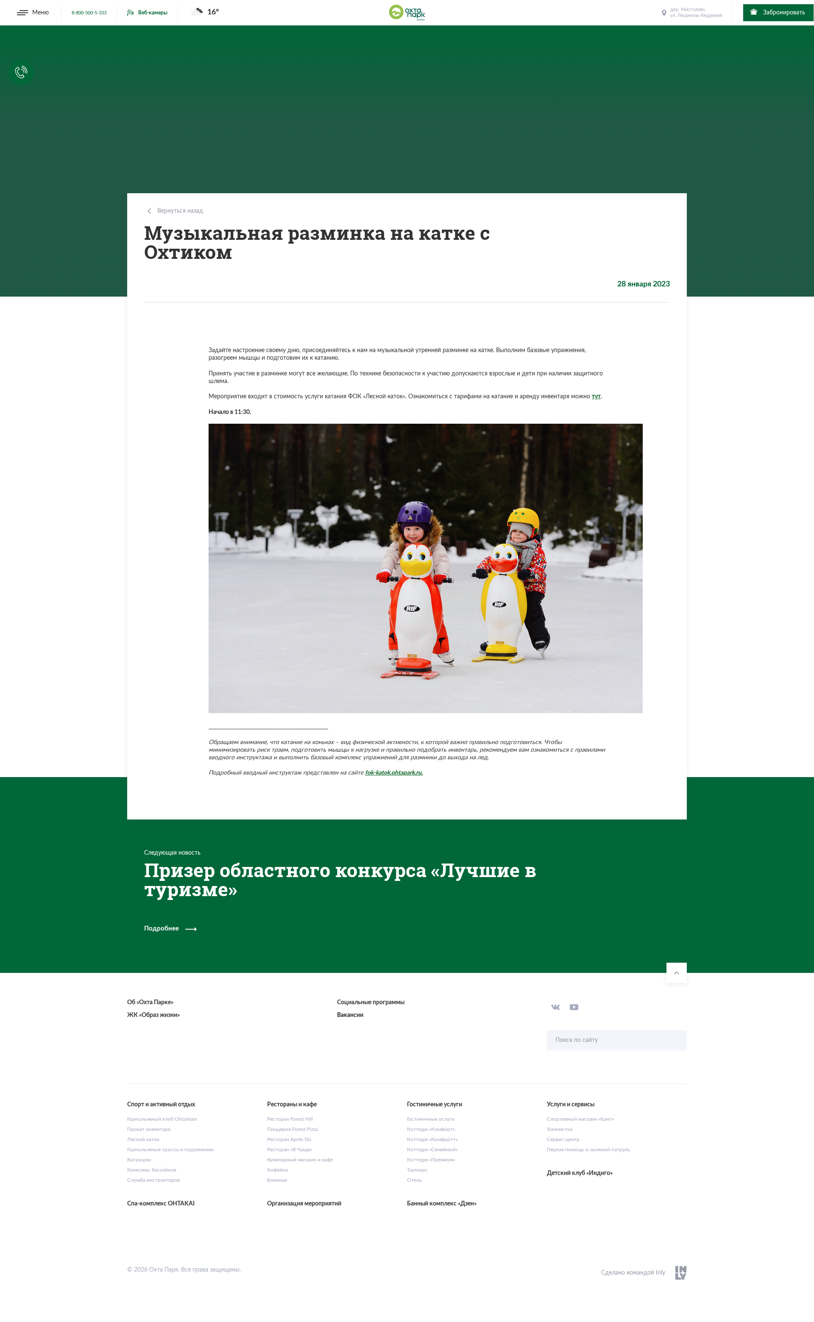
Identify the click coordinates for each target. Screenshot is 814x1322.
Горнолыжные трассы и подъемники (170, 1149)
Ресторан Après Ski (289, 1139)
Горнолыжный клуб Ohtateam (162, 1119)
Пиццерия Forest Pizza (292, 1129)
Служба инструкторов (153, 1180)
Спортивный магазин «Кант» (580, 1119)
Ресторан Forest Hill (290, 1119)
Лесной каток (143, 1139)
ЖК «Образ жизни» (153, 1015)
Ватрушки (139, 1159)
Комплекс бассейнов (151, 1169)
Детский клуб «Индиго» (580, 1173)
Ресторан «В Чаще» (289, 1149)
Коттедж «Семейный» (432, 1149)
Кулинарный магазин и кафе (300, 1159)
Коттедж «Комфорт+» (432, 1139)
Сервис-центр (563, 1139)
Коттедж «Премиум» (431, 1159)
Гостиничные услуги (430, 1119)
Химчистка (559, 1129)
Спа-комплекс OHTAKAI (161, 1204)
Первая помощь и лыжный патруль (588, 1149)
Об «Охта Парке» (150, 1002)
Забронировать (783, 13)
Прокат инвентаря (148, 1129)
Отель (414, 1180)
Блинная (277, 1180)
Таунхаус (417, 1169)
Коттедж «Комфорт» (431, 1129)
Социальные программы (370, 1002)
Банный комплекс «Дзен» (442, 1204)
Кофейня (277, 1169)
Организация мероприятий (304, 1204)
